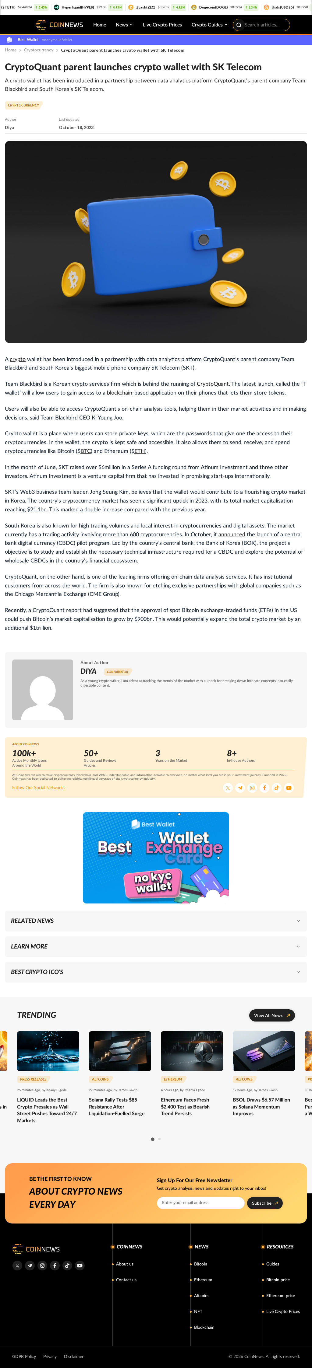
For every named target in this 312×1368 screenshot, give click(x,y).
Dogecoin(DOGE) (182, 7)
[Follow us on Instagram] (252, 788)
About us (124, 1264)
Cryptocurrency (38, 50)
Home (99, 25)
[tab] (152, 1139)
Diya (9, 127)
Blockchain (204, 1327)
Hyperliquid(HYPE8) (47, 7)
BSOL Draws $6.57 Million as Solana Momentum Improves (261, 1107)
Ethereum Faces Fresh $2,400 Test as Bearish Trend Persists (185, 1107)
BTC (85, 451)
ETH (139, 451)
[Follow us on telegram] (30, 1266)
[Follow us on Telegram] (240, 788)
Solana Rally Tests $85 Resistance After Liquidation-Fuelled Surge (117, 1107)
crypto (18, 359)
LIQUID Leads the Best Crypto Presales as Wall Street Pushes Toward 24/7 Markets (47, 1110)
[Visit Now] (156, 857)
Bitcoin (200, 1264)
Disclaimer (73, 1357)
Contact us (126, 1280)
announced (231, 535)
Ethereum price (280, 1296)
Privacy (50, 1357)
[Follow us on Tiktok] (277, 788)
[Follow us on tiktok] (67, 1266)
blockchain (119, 393)
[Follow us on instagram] (42, 1266)
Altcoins (201, 1296)
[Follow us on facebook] (55, 1266)
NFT (198, 1312)
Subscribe (261, 1203)
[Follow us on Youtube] (289, 788)
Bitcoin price (278, 1280)
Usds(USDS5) (252, 7)
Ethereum (203, 1280)
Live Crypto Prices (162, 25)
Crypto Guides (207, 25)
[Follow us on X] (228, 788)
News (122, 25)
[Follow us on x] (17, 1266)
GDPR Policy (24, 1357)
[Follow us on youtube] (80, 1266)
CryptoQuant (213, 384)
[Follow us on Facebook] (264, 788)
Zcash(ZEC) (115, 7)
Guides (272, 1264)
